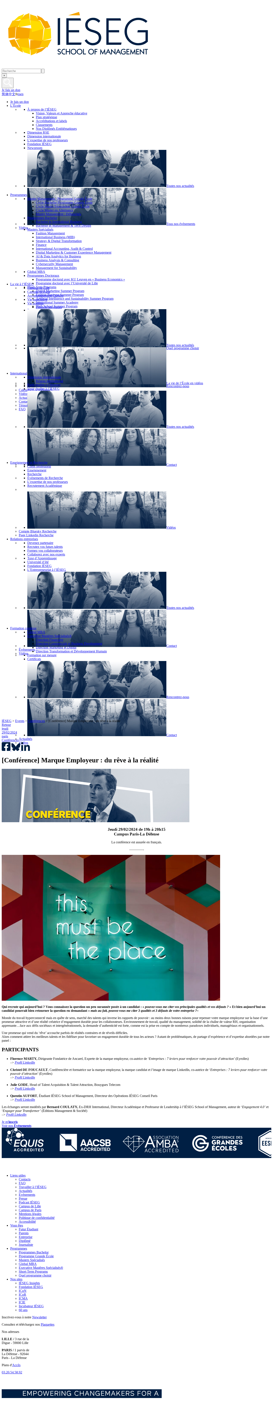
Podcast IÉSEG (29, 1202)
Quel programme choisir (35, 1275)
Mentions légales (30, 1214)
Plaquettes (47, 1324)
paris (5, 736)
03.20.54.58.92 (12, 1372)
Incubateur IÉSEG (31, 1306)
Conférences (36, 721)
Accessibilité (27, 1221)
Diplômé (24, 1241)
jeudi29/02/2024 (9, 730)
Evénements (27, 1194)
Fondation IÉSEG (31, 1287)
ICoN (22, 1291)
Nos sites (16, 1279)
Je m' (10, 1122)
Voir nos (16, 1126)
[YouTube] (34, 1168)
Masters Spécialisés (32, 1260)
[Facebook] (6, 1168)
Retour (6, 725)
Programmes (18, 1248)
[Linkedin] (44, 1168)
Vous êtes (16, 1225)
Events (19, 721)
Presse (23, 1198)
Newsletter (39, 1317)
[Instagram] (25, 1168)
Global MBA (28, 1264)
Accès (16, 1365)
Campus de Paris (30, 1210)
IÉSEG (7, 721)
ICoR (22, 1294)
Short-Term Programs (33, 1271)
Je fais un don (11, 90)
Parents (24, 1233)
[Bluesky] (15, 1168)
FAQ (22, 1183)
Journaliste (26, 1244)
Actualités (25, 1191)
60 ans (23, 1310)
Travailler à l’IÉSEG (32, 1187)
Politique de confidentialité (37, 1218)
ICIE (22, 1302)
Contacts (24, 1179)
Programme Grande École (36, 1256)
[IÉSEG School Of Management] (89, 67)
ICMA (23, 1298)
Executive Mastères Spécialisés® (41, 1267)
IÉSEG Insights (29, 1283)
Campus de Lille (30, 1206)
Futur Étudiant (28, 1229)
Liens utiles (18, 1175)
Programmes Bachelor (34, 1252)
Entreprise (25, 1237)
